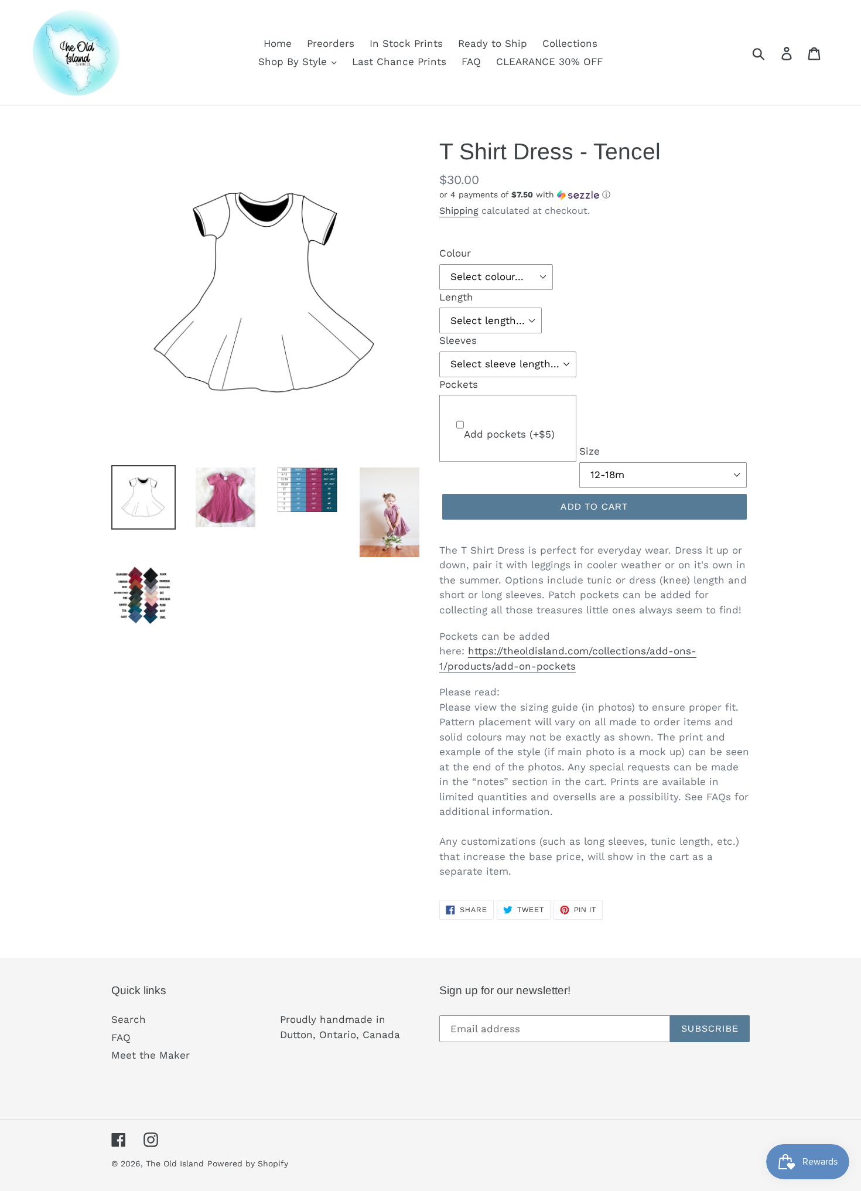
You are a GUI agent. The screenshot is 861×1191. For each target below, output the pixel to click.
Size (589, 451)
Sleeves (458, 340)
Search (128, 1019)
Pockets (458, 384)
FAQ (121, 1037)
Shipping (459, 210)
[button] (594, 194)
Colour (455, 253)
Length (456, 297)
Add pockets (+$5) (509, 434)
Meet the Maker (150, 1055)
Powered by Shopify (247, 1163)
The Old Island (175, 1163)
